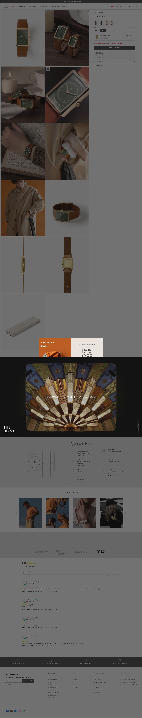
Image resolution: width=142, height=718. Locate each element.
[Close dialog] (101, 339)
